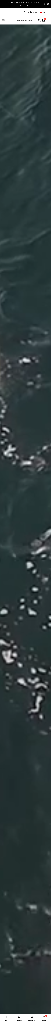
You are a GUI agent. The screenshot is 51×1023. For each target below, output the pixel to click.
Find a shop (32, 11)
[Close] (47, 4)
